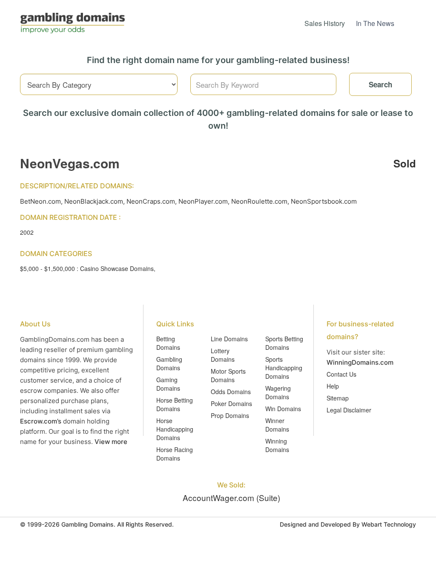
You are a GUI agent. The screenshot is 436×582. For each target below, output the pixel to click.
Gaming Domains (168, 383)
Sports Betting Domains (284, 343)
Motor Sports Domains (228, 375)
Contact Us (341, 374)
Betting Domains (168, 343)
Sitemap (338, 398)
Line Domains (229, 338)
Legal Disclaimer (349, 410)
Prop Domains (230, 415)
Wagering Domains (278, 392)
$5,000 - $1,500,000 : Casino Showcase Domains (87, 268)
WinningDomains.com (360, 362)
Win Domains (283, 408)
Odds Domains (231, 391)
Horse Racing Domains (174, 453)
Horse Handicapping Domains (174, 429)
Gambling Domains (169, 363)
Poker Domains (231, 403)
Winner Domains (277, 424)
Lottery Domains (223, 354)
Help (333, 386)
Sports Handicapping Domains (283, 367)
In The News (375, 23)
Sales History (324, 23)
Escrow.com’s (40, 421)
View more (111, 442)
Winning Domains (277, 445)
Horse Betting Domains (174, 404)
